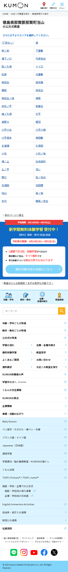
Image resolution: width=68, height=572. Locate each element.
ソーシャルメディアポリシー (17, 541)
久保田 (39, 146)
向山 (4, 193)
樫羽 (38, 122)
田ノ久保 (7, 66)
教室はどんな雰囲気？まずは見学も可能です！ (28, 283)
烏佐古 (39, 90)
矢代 (4, 201)
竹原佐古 (41, 58)
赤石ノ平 (7, 106)
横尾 (4, 90)
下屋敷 (39, 50)
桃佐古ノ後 (8, 98)
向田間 (39, 185)
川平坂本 (7, 138)
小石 (4, 153)
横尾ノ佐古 (42, 201)
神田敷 (39, 138)
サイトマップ (28, 538)
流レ (38, 169)
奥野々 (5, 122)
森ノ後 (39, 193)
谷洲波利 (41, 161)
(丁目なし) (8, 43)
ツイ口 (39, 66)
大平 (38, 114)
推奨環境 (40, 538)
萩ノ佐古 (41, 177)
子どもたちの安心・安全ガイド (48, 541)
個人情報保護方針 (11, 538)
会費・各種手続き (42, 299)
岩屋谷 (39, 106)
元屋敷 (39, 74)
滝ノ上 (5, 161)
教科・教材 (25, 299)
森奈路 (39, 82)
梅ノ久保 (7, 114)
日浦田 (5, 185)
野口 (4, 177)
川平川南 (41, 130)
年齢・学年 (8, 299)
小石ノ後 (41, 153)
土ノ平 (5, 169)
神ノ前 (5, 50)
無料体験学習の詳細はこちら (34, 269)
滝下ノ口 (7, 58)
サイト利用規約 (56, 538)
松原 (4, 74)
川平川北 (7, 130)
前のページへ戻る (14, 215)
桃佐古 (5, 82)
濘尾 (38, 98)
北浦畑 (5, 146)
